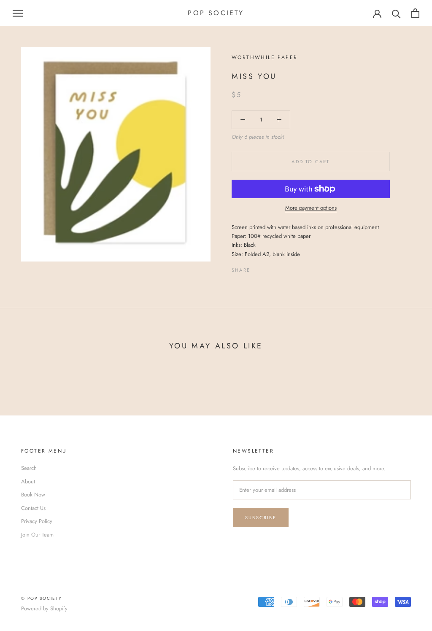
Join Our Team (37, 535)
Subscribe (260, 517)
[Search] (396, 13)
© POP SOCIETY (41, 598)
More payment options (311, 208)
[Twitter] (269, 267)
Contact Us (33, 508)
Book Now (33, 495)
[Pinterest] (280, 267)
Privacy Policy (36, 521)
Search (29, 468)
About (28, 481)
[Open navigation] (18, 13)
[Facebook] (258, 267)
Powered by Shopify (44, 608)
